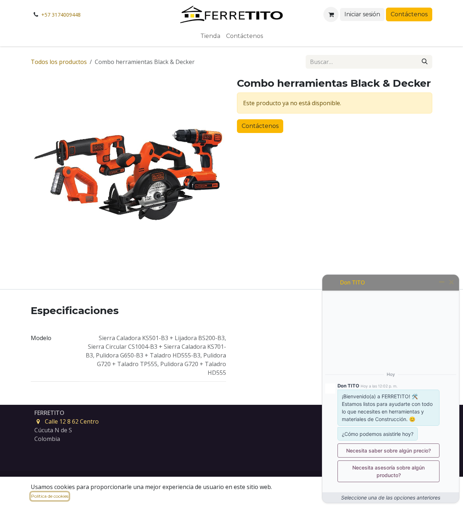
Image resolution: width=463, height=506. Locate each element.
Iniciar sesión (362, 14)
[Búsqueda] (424, 62)
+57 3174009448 (61, 14)
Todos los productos (59, 62)
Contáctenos (409, 14)
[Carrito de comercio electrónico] (331, 14)
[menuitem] (210, 36)
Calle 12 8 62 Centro (72, 421)
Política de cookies (49, 496)
